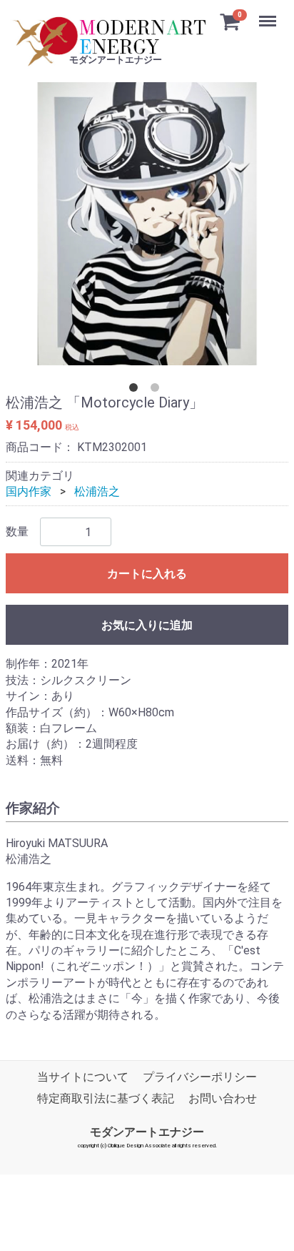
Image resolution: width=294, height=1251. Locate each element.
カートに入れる (147, 574)
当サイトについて (82, 1077)
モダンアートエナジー (147, 1132)
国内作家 (28, 491)
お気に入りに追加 (147, 626)
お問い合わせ (222, 1099)
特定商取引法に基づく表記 (105, 1099)
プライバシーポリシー (200, 1077)
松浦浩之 (97, 491)
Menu (269, 13)
